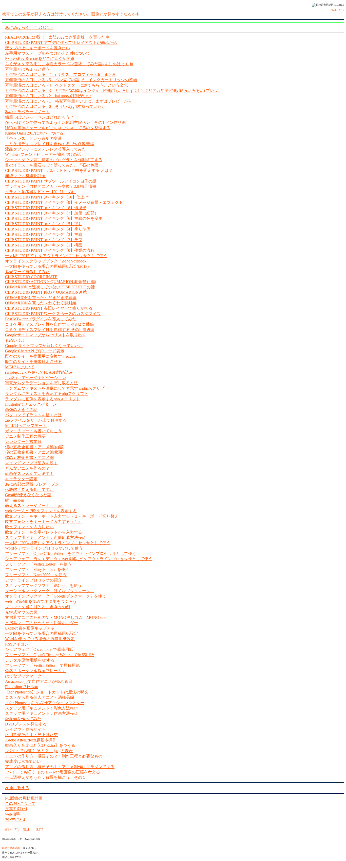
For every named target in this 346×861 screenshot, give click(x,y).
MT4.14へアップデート (26, 425)
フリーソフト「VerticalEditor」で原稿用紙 (42, 665)
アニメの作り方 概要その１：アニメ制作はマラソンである (59, 767)
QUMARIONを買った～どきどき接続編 (40, 297)
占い (8, 829)
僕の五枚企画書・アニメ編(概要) (34, 452)
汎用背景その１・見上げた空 (31, 735)
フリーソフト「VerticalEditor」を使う (38, 564)
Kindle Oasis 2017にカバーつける (34, 133)
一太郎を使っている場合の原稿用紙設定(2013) (47, 266)
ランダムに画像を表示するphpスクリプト (42, 399)
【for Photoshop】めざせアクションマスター (44, 703)
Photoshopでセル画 (21, 687)
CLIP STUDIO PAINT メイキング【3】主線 (43, 234)
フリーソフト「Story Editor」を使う (37, 569)
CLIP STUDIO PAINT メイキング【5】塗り (43, 224)
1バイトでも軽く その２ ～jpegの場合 (39, 751)
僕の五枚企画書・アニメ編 (29, 457)
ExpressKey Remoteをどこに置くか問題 (39, 58)
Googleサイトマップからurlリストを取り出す (45, 335)
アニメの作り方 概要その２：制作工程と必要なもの (53, 756)
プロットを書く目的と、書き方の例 (37, 607)
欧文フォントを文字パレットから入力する (43, 532)
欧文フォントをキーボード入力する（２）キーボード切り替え (62, 516)
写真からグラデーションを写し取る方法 (41, 383)
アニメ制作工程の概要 (25, 436)
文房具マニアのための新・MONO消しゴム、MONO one (55, 617)
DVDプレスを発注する (26, 724)
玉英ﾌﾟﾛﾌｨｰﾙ (16, 809)
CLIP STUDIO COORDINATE (31, 277)
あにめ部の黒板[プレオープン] (32, 484)
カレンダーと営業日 (23, 441)
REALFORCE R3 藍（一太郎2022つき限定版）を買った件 (57, 37)
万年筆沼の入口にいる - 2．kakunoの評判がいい (48, 96)
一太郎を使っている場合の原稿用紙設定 (41, 633)
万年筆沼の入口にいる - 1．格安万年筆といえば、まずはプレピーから (68, 101)
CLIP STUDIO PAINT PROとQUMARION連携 (46, 292)
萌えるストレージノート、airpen (34, 505)
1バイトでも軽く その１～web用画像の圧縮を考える (52, 772)
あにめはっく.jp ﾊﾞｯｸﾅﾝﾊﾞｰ (29, 27)
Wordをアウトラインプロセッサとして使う (44, 548)
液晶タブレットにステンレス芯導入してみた (45, 149)
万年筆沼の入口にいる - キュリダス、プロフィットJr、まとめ (61, 74)
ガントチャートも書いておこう (33, 431)
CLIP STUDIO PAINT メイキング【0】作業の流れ (49, 250)
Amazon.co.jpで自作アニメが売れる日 (38, 681)
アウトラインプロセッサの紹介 (33, 580)
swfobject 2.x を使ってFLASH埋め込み (39, 372)
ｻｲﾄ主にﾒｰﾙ (15, 819)
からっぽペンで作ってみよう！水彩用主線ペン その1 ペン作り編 (65, 122)
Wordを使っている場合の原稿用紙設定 (40, 639)
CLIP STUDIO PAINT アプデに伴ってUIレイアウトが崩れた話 (61, 42)
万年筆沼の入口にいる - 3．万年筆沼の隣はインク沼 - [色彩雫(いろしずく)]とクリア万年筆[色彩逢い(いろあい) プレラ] (112, 90)
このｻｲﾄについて (20, 803)
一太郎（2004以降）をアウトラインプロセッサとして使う (57, 543)
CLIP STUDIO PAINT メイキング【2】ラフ (43, 240)
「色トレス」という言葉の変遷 (33, 138)
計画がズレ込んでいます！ (29, 473)
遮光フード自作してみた (27, 272)
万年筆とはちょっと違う (27, 69)
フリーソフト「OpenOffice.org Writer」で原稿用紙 (49, 655)
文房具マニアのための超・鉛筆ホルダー (41, 623)
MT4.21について (19, 367)
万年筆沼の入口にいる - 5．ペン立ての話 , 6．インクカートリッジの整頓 (71, 80)
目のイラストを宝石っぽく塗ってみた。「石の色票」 (53, 165)
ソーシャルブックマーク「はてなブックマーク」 (49, 591)
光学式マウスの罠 (21, 612)
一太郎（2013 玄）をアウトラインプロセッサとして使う (56, 256)
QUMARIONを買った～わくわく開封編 (40, 303)
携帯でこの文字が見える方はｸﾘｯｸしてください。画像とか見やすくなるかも (71, 14)
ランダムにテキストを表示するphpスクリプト (46, 393)
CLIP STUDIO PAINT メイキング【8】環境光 (45, 208)
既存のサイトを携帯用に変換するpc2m (40, 356)
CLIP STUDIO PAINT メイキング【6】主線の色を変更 (54, 218)
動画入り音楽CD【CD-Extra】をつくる (40, 745)
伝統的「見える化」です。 (29, 489)
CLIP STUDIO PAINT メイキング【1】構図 (43, 245)
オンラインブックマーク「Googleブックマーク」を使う (55, 596)
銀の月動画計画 (11, 848)
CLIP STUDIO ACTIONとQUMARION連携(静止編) (50, 281)
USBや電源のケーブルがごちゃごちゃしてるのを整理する (57, 128)
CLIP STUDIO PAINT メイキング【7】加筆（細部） (52, 213)
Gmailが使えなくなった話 (28, 495)
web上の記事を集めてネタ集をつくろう (41, 601)
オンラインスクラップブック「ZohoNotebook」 (47, 261)
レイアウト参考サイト (25, 729)
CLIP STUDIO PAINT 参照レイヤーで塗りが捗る (48, 308)
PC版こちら (337, 9)
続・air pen (14, 500)
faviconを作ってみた (23, 719)
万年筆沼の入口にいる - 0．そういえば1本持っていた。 (55, 106)
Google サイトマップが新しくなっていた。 (44, 345)
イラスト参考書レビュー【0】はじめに (40, 192)
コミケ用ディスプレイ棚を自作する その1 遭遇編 (49, 329)
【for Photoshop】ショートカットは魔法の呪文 (46, 692)
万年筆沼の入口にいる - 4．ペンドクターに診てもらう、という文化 (66, 85)
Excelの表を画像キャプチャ (30, 628)
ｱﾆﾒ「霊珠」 (23, 829)
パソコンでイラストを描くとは (33, 415)
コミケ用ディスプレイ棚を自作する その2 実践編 (49, 324)
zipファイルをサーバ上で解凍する (36, 420)
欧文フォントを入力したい (29, 527)
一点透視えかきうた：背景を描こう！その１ (45, 777)
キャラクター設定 (21, 479)
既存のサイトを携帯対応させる (33, 361)
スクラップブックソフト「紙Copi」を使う (43, 585)
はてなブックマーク (23, 676)
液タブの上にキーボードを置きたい (37, 48)
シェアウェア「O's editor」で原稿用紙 (39, 649)
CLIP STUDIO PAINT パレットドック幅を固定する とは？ (59, 170)
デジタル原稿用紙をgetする (29, 660)
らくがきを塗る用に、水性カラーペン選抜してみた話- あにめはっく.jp (69, 64)
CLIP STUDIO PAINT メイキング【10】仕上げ (46, 197)
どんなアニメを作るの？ (27, 468)
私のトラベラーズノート (27, 112)
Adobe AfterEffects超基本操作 (30, 740)
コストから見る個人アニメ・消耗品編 (39, 697)
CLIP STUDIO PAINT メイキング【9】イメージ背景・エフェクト (64, 202)
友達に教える (17, 788)
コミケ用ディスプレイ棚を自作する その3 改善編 (49, 144)
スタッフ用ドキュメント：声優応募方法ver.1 (45, 537)
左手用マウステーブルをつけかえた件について (47, 53)
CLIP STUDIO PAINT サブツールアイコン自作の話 (51, 181)
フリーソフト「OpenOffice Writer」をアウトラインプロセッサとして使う (70, 553)
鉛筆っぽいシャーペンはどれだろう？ (39, 117)
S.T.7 (39, 829)
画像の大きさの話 (21, 409)
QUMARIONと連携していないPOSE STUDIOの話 (50, 287)
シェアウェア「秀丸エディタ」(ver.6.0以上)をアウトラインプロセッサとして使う (78, 559)
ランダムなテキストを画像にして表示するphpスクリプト (56, 388)
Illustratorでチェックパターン (31, 404)
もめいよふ (15, 340)
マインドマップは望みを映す (31, 463)
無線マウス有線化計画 (25, 176)
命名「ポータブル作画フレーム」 (35, 671)
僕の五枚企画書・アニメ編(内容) (34, 447)
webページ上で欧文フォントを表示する (41, 511)
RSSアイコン (17, 644)
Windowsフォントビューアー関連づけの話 (43, 154)
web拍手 (12, 814)
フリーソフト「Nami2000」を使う (36, 575)
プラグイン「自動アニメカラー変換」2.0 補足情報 (50, 186)
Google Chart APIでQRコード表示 (34, 351)
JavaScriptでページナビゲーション (35, 377)
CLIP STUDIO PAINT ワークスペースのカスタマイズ (53, 313)
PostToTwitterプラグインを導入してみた (40, 319)
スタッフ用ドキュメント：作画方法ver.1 (41, 713)
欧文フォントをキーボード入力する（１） (43, 521)
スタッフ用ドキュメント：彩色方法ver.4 (41, 708)
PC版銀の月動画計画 (24, 798)
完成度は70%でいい (23, 761)
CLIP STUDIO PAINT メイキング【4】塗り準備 (47, 229)
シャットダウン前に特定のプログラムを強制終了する (53, 160)
